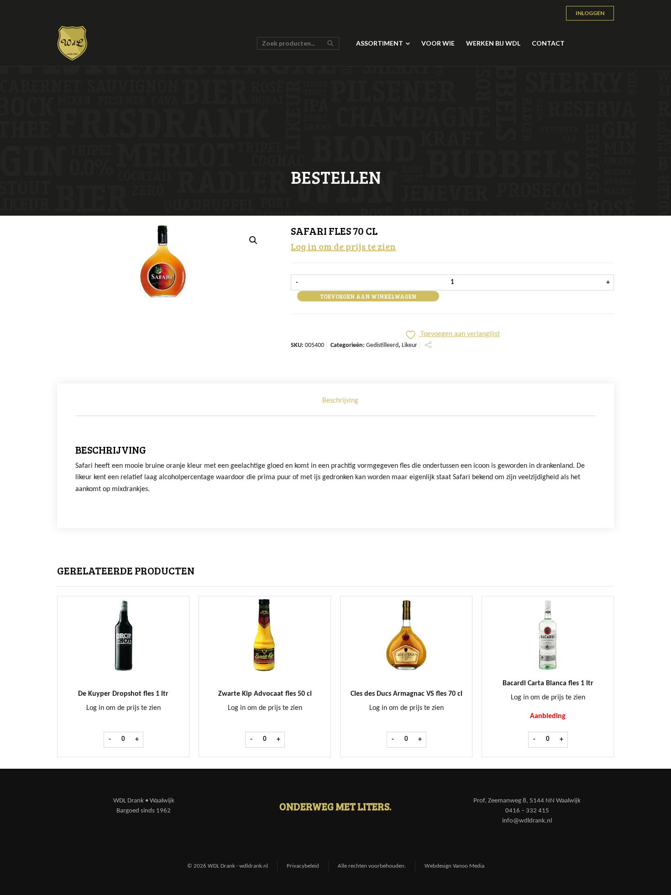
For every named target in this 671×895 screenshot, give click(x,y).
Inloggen (590, 13)
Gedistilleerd (382, 345)
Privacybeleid (303, 866)
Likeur (409, 345)
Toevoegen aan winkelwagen (368, 296)
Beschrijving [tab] (340, 400)
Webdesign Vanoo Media (454, 866)
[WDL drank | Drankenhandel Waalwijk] (72, 43)
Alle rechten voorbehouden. (372, 866)
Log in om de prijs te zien (343, 246)
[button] (253, 240)
